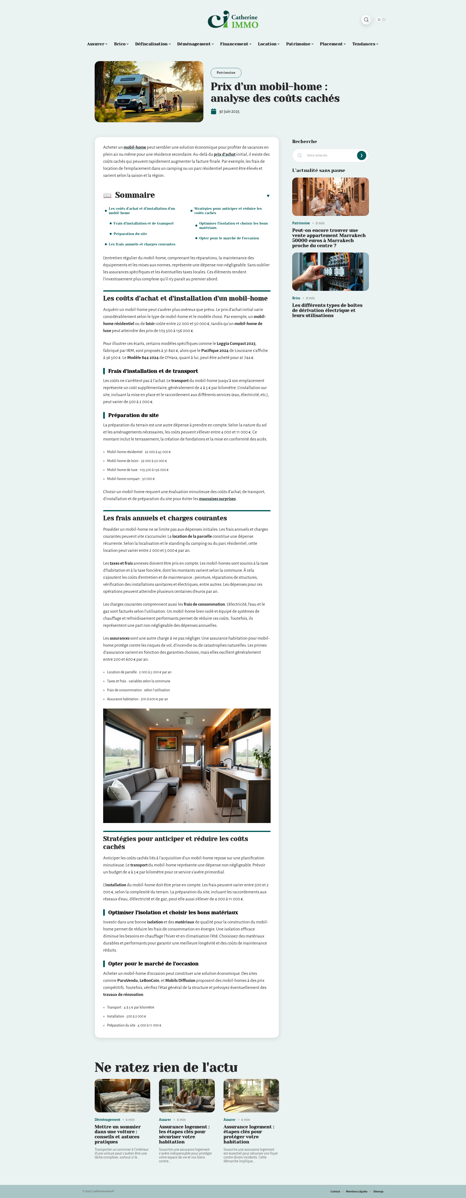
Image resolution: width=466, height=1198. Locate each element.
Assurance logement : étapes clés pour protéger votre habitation (249, 1134)
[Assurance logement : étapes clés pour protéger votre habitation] (251, 1095)
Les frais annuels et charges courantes (142, 244)
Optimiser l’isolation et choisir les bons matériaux (233, 225)
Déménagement (107, 1120)
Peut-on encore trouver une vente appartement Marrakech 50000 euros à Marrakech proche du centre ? (329, 238)
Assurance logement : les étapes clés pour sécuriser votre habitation (184, 1134)
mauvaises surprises (217, 499)
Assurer (165, 1120)
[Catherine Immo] (233, 19)
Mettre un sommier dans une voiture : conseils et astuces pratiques (118, 1134)
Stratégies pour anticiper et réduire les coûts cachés (228, 211)
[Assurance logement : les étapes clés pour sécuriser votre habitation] (187, 1095)
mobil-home (135, 147)
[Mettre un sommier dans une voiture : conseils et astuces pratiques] (122, 1095)
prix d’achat (224, 154)
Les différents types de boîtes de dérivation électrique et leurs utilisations (327, 310)
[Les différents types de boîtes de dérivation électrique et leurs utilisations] (330, 272)
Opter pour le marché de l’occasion (229, 238)
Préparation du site (130, 234)
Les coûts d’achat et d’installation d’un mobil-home (142, 211)
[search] (366, 19)
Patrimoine (226, 72)
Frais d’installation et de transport (144, 223)
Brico (296, 298)
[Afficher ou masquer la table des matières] (213, 196)
